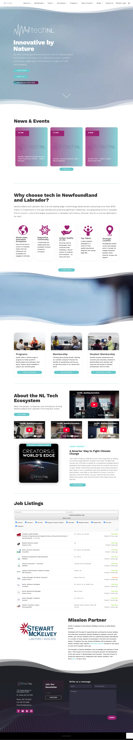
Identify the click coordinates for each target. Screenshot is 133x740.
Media (99, 3)
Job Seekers (61, 3)
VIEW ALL (66, 169)
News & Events (86, 3)
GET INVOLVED (66, 372)
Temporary (20, 526)
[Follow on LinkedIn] (27, 711)
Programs (73, 3)
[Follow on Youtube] (22, 711)
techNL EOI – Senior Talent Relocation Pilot (99, 160)
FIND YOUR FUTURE (103, 372)
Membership (38, 3)
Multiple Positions (83, 522)
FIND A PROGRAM (29, 372)
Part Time (108, 522)
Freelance (30, 522)
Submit (111, 717)
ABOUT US (20, 76)
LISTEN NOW (77, 485)
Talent (50, 3)
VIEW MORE (21, 414)
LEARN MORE (21, 70)
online (74, 659)
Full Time (40, 522)
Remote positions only (77, 515)
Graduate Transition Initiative (55, 522)
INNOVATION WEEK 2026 (26, 82)
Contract (19, 522)
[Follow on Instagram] (31, 711)
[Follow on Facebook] (18, 711)
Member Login (121, 3)
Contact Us (109, 3)
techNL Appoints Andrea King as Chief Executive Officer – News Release (31, 158)
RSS (117, 529)
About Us (26, 3)
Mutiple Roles (97, 522)
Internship (71, 522)
